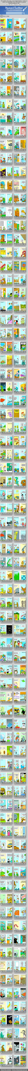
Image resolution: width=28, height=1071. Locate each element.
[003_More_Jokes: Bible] (6, 37)
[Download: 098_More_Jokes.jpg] (15, 675)
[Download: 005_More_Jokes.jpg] (1, 56)
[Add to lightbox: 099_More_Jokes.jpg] (11, 689)
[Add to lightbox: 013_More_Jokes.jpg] (11, 110)
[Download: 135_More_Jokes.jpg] (1, 931)
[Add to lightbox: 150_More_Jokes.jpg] (25, 1025)
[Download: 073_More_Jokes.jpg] (1, 513)
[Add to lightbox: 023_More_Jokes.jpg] (11, 177)
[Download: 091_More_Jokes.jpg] (1, 635)
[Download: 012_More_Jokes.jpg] (15, 96)
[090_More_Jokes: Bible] (20, 616)
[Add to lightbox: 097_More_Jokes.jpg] (11, 675)
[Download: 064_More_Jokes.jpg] (15, 446)
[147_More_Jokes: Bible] (6, 1007)
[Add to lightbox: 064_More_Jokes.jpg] (25, 446)
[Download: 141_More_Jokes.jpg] (1, 971)
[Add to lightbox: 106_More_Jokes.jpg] (25, 729)
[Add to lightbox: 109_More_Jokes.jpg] (11, 756)
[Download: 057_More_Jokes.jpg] (1, 406)
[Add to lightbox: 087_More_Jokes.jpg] (11, 608)
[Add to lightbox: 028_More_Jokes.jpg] (25, 204)
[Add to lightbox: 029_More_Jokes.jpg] (11, 217)
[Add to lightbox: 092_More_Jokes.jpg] (25, 635)
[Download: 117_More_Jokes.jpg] (1, 810)
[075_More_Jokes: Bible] (6, 522)
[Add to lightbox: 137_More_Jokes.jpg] (11, 944)
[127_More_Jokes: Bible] (6, 872)
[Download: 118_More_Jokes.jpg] (15, 810)
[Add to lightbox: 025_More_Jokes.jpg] (11, 190)
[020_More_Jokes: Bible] (20, 145)
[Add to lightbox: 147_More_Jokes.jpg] (11, 1012)
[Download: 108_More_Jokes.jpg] (15, 742)
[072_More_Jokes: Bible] (20, 495)
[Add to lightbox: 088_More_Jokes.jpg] (25, 608)
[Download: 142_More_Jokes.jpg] (15, 971)
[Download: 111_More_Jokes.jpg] (1, 769)
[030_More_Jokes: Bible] (20, 212)
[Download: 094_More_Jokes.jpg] (15, 648)
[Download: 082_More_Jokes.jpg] (15, 567)
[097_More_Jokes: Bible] (6, 670)
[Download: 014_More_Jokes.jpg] (15, 110)
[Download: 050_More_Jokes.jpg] (15, 352)
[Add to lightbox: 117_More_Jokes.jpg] (11, 810)
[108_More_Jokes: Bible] (20, 737)
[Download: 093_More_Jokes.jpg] (1, 648)
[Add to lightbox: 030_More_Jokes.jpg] (25, 217)
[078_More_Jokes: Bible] (20, 535)
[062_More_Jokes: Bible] (20, 428)
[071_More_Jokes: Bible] (6, 495)
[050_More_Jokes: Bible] (20, 347)
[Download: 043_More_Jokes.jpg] (1, 312)
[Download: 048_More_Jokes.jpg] (15, 338)
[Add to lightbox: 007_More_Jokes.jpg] (11, 69)
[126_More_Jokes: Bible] (20, 859)
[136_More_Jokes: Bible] (20, 926)
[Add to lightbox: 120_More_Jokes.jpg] (25, 823)
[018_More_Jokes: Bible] (20, 131)
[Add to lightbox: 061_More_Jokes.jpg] (11, 433)
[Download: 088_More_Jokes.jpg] (15, 608)
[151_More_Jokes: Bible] (6, 1034)
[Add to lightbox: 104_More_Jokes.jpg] (25, 715)
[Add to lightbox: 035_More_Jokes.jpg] (11, 258)
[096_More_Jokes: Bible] (20, 657)
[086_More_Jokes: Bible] (20, 589)
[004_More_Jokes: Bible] (20, 37)
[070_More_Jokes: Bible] (20, 482)
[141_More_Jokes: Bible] (6, 966)
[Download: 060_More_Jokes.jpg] (15, 419)
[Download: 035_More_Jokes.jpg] (1, 258)
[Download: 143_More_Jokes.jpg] (1, 985)
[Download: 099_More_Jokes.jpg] (1, 689)
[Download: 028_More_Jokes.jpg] (15, 204)
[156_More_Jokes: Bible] (20, 1061)
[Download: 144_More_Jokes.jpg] (15, 985)
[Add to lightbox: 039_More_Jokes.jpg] (11, 285)
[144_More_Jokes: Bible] (20, 980)
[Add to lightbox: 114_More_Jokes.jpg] (25, 783)
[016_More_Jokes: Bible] (20, 118)
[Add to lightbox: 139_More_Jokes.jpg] (11, 958)
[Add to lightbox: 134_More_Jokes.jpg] (25, 917)
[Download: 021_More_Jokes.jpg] (1, 163)
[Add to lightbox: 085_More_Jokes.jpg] (11, 594)
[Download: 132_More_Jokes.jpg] (15, 904)
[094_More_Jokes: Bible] (20, 643)
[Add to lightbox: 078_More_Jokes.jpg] (25, 540)
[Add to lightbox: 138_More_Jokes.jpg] (25, 944)
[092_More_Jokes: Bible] (20, 630)
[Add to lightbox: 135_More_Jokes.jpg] (11, 931)
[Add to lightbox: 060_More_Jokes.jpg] (25, 419)
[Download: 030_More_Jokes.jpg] (15, 217)
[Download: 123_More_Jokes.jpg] (1, 850)
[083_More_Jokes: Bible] (6, 576)
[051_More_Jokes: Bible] (6, 360)
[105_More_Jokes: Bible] (6, 724)
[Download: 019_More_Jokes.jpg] (1, 150)
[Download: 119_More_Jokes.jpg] (1, 823)
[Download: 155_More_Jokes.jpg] (1, 1066)
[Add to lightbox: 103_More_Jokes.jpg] (11, 715)
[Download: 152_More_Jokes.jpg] (15, 1039)
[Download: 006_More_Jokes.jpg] (15, 56)
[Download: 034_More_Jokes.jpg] (15, 244)
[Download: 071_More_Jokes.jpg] (1, 500)
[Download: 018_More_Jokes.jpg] (15, 136)
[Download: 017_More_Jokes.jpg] (1, 136)
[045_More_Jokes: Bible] (6, 320)
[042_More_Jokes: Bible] (20, 293)
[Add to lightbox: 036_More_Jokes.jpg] (25, 258)
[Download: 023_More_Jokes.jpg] (1, 177)
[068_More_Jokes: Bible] (20, 468)
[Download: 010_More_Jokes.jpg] (15, 83)
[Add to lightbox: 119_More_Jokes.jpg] (11, 823)
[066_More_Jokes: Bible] (20, 455)
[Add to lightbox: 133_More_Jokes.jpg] (11, 917)
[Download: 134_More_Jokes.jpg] (15, 917)
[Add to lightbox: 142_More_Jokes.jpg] (25, 971)
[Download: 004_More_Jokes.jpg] (15, 42)
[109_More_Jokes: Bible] (6, 751)
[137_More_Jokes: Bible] (6, 939)
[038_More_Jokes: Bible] (20, 266)
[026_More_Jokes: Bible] (20, 185)
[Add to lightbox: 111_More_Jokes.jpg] (11, 769)
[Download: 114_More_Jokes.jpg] (15, 783)
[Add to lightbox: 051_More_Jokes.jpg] (11, 365)
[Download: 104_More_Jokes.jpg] (15, 715)
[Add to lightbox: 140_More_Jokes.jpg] (25, 958)
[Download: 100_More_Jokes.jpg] (15, 689)
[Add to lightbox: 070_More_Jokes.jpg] (25, 487)
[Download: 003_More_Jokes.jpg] (1, 42)
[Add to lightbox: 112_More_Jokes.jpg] (25, 769)
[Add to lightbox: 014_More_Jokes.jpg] (25, 110)
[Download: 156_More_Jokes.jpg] (15, 1066)
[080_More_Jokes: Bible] (20, 549)
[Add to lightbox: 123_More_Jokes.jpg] (11, 850)
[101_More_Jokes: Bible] (6, 697)
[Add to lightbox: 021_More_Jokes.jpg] (11, 163)
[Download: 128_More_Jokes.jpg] (15, 877)
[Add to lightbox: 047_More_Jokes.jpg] (11, 338)
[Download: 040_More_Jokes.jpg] (15, 285)
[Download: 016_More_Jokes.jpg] (15, 123)
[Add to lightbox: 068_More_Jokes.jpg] (25, 473)
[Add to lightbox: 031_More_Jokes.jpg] (11, 231)
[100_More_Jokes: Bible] (20, 684)
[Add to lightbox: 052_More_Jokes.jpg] (25, 365)
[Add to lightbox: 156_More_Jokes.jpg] (25, 1066)
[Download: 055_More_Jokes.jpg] (1, 392)
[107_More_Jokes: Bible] (6, 737)
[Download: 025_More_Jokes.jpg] (1, 190)
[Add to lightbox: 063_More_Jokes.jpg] (11, 446)
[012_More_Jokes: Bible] (20, 91)
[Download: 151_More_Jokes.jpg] (1, 1039)
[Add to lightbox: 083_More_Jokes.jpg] (11, 581)
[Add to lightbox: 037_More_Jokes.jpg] (11, 271)
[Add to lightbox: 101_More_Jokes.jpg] (11, 702)
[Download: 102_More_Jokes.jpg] (15, 702)
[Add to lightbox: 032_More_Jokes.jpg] (25, 231)
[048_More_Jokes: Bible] (20, 333)
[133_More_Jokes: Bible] (6, 912)
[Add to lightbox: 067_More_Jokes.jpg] (11, 473)
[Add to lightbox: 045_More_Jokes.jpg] (11, 325)
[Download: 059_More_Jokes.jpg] (1, 419)
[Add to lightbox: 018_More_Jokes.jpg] (25, 136)
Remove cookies (18, 4)
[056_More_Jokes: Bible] (20, 387)
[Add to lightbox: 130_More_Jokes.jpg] (25, 890)
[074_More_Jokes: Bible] (20, 508)
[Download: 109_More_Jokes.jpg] (1, 756)
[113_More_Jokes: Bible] (6, 778)
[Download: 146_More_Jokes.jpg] (15, 998)
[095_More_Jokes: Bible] (6, 657)
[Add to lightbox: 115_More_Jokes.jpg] (11, 796)
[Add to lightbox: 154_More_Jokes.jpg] (25, 1052)
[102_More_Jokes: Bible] (20, 697)
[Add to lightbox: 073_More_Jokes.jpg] (11, 513)
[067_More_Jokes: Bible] (6, 468)
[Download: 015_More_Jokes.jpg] (1, 123)
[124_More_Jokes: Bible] (20, 845)
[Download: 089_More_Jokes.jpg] (1, 621)
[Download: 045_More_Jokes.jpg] (1, 325)
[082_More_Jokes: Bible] (20, 562)
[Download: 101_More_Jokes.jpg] (1, 702)
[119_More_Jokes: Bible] (6, 818)
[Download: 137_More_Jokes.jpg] (1, 944)
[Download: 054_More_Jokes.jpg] (15, 379)
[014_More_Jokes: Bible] (20, 105)
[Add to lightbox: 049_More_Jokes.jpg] (11, 352)
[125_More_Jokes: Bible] (6, 859)
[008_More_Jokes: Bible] (20, 64)
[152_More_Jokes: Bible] (20, 1034)
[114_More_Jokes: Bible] (20, 778)
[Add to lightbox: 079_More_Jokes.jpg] (11, 554)
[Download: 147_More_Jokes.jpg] (1, 1012)
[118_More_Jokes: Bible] (20, 805)
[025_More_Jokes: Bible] (6, 185)
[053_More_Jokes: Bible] (6, 374)
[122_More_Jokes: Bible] (20, 832)
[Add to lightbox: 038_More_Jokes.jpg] (25, 271)
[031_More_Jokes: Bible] (6, 226)
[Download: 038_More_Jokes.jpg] (15, 271)
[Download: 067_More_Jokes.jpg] (1, 473)
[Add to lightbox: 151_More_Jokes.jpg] (11, 1039)
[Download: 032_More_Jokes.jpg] (15, 231)
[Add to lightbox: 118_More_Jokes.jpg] (25, 810)
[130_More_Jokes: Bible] (20, 885)
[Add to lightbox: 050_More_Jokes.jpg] (25, 352)
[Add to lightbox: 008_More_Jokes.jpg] (25, 69)
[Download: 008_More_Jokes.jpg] (15, 69)
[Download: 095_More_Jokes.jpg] (1, 662)
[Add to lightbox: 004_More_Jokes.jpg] (25, 42)
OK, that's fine (9, 4)
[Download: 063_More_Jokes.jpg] (1, 446)
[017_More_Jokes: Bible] (6, 131)
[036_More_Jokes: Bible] (20, 253)
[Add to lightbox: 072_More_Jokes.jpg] (25, 500)
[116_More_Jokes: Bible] (20, 791)
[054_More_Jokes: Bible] (20, 374)
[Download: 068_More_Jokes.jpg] (15, 473)
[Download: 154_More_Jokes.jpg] (15, 1052)
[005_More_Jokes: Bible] (6, 51)
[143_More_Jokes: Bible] (6, 980)
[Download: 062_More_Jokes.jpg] (15, 433)
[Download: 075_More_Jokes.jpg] (1, 527)
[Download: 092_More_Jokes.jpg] (15, 635)
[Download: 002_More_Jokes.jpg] (15, 29)
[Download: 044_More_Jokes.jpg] (15, 312)
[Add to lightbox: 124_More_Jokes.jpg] (25, 850)
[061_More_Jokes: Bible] (6, 428)
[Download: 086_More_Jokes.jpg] (15, 594)
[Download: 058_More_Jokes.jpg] (15, 406)
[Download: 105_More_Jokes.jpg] (1, 729)
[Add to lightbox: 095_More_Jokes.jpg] (11, 662)
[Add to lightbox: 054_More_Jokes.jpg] (25, 379)
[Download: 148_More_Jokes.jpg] (15, 1012)
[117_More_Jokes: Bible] (6, 805)
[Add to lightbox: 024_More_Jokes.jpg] (25, 177)
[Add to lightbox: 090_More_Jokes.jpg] (25, 621)
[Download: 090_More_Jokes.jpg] (15, 621)
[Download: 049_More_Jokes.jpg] (1, 352)
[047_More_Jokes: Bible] (6, 333)
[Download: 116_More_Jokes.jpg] (15, 796)
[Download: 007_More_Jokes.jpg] (1, 69)
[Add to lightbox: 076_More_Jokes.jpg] (25, 527)
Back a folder (6, 16)
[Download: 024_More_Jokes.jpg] (15, 177)
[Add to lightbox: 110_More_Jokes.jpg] (25, 756)
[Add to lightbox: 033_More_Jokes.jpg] (11, 244)
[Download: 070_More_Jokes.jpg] (15, 487)
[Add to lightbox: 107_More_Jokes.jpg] (11, 742)
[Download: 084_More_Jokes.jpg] (15, 581)
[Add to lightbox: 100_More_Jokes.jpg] (25, 689)
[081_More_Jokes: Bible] (6, 562)
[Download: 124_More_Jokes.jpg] (15, 850)
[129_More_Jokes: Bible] (6, 885)
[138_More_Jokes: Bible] (20, 939)
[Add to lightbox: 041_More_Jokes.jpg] (11, 298)
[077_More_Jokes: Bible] (6, 535)
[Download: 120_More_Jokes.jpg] (15, 823)
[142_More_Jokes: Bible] (20, 966)
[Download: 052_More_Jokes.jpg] (15, 365)
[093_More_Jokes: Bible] (6, 643)
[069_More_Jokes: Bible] (6, 482)
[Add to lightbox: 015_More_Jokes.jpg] (11, 123)
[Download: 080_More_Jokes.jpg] (15, 554)
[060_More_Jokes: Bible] (20, 414)
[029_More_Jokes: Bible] (6, 212)
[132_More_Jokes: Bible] (20, 899)
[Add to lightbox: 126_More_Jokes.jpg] (25, 864)
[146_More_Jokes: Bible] (20, 993)
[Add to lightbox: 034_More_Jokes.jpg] (25, 244)
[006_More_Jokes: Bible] (20, 51)
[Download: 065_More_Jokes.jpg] (1, 460)
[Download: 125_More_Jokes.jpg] (1, 864)
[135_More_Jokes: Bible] (6, 926)
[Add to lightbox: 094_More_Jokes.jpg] (25, 648)
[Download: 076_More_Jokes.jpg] (15, 527)
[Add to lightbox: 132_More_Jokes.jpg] (25, 904)
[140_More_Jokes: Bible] (20, 953)
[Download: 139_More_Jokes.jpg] (1, 958)
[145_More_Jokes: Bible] (6, 993)
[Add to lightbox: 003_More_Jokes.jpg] (11, 42)
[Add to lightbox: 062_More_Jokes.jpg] (25, 433)
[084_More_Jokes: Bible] (20, 576)
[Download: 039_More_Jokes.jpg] (1, 285)
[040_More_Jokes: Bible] (20, 280)
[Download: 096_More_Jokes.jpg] (15, 662)
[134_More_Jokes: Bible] (20, 912)
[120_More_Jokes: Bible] (20, 818)
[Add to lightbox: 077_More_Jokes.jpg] (11, 540)
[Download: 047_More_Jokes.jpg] (1, 338)
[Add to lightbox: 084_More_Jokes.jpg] (25, 581)
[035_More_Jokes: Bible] (6, 253)
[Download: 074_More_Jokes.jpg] (15, 513)
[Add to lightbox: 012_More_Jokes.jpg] (25, 96)
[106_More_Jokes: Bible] (20, 724)
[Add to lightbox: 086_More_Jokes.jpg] (25, 594)
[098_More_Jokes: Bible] (20, 670)
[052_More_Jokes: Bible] (20, 360)
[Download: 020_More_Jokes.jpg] (15, 150)
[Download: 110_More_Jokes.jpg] (15, 756)
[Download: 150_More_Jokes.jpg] (15, 1025)
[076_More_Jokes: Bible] (20, 522)
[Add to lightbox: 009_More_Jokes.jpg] (11, 83)
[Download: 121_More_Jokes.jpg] (1, 837)
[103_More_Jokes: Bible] (6, 710)
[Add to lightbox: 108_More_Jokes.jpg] (25, 742)
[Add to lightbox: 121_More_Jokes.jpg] (11, 837)
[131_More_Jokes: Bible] (6, 899)
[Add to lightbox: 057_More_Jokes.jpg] (11, 406)
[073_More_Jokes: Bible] (6, 508)
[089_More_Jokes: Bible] (6, 616)
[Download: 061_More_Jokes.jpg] (1, 433)
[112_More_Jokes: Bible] (20, 764)
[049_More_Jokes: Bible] (6, 347)
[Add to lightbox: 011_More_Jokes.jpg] (11, 96)
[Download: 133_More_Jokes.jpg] (1, 917)
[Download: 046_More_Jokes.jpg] (15, 325)
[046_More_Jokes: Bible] (20, 320)
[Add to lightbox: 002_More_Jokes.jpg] (25, 29)
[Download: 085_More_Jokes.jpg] (1, 594)
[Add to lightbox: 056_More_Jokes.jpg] (25, 392)
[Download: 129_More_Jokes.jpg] (1, 890)
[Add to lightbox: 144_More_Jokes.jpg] (25, 985)
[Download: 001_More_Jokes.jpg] (1, 29)
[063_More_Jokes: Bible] (6, 441)
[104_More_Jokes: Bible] (20, 710)
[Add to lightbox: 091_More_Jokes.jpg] (11, 635)
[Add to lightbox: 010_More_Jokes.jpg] (25, 83)
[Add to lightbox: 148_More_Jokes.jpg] (25, 1012)
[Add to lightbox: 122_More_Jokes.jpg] (25, 837)
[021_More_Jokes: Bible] (6, 158)
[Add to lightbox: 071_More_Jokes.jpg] (11, 500)
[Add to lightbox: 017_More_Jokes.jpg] (11, 136)
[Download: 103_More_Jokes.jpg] (1, 715)
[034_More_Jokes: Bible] (20, 239)
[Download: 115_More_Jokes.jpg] (1, 796)
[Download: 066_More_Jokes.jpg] (15, 460)
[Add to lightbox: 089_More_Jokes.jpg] (11, 621)
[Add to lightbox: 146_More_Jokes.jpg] (25, 998)
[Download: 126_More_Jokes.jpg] (15, 864)
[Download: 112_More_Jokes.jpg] (15, 769)
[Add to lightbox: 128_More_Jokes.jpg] (25, 877)
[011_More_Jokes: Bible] (6, 91)
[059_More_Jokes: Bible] (6, 414)
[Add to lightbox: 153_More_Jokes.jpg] (11, 1052)
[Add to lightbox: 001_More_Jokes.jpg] (11, 29)
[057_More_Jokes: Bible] (6, 401)
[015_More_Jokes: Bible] (6, 118)
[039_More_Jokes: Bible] (6, 280)
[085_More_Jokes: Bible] (6, 589)
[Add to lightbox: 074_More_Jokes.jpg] (25, 513)
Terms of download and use (19, 1070)
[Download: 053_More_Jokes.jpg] (1, 379)
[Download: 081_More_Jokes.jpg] (1, 567)
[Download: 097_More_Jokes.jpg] (1, 675)
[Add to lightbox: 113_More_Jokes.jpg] (11, 783)
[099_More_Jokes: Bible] (6, 684)
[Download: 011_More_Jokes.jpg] (1, 96)
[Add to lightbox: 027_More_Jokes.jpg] (11, 204)
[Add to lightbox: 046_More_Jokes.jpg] (25, 325)
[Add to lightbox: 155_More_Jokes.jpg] (11, 1066)
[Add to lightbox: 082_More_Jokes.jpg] (25, 567)
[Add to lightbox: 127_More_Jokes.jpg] (11, 877)
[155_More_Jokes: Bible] (6, 1061)
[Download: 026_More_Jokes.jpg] (15, 190)
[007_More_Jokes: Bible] (6, 64)
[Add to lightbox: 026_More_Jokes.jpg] (25, 190)
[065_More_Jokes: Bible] (6, 455)
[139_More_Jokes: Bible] (6, 953)
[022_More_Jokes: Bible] (20, 158)
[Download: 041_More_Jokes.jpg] (1, 298)
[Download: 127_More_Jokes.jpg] (1, 877)
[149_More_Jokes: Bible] (6, 1020)
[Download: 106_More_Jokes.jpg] (15, 729)
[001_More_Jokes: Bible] (6, 24)
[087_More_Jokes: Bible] (6, 603)
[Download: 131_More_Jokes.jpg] (1, 904)
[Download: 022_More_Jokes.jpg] (15, 163)
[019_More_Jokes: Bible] (6, 145)
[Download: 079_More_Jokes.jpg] (1, 554)
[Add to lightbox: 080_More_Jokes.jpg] (25, 554)
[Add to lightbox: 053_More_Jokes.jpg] (11, 379)
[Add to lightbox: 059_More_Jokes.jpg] (11, 419)
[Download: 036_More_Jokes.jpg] (15, 258)
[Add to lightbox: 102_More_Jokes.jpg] (25, 702)
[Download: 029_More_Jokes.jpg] (1, 217)
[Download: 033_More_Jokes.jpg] (1, 244)
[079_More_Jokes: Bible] (6, 549)
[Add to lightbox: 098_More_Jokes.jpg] (25, 675)
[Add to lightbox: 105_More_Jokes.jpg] (11, 729)
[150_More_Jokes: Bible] (20, 1020)
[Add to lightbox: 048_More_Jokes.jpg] (25, 338)
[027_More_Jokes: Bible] (6, 199)
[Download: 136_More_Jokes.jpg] (15, 931)
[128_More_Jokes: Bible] (20, 872)
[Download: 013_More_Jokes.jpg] (1, 110)
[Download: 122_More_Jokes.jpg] (15, 837)
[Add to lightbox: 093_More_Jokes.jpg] (11, 648)
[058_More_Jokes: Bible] (20, 401)
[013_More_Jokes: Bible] (6, 105)
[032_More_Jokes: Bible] (20, 226)
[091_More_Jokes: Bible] (6, 630)
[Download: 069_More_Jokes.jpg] (1, 487)
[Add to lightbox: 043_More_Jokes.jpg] (11, 312)
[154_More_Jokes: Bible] (20, 1047)
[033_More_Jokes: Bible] (6, 239)
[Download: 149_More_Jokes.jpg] (1, 1025)
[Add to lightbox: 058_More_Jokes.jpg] (25, 406)
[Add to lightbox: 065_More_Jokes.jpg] (11, 460)
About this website (6, 1070)
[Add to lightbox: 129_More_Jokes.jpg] (11, 890)
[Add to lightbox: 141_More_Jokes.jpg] (11, 971)
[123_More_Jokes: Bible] (6, 845)
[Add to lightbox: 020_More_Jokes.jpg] (25, 150)
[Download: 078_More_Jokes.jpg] (15, 540)
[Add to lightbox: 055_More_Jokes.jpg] (11, 392)
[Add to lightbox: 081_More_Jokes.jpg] (11, 567)
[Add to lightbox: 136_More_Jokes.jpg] (25, 931)
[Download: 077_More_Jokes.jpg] (1, 540)
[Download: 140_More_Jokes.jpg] (15, 958)
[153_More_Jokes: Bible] (6, 1047)
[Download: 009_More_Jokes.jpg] (1, 83)
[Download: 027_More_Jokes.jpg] (1, 204)
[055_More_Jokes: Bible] (6, 387)
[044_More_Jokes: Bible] (20, 307)
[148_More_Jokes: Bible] (20, 1007)
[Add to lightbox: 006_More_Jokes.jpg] (25, 56)
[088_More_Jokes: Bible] (20, 603)
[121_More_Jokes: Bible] (6, 832)
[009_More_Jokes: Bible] (6, 78)
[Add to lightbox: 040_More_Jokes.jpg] (25, 285)
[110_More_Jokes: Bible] (20, 751)
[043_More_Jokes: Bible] (6, 307)
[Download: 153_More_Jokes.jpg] (1, 1052)
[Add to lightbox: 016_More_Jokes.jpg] (25, 123)
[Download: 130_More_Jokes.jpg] (15, 890)
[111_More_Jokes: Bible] (6, 764)
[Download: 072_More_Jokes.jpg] (15, 500)
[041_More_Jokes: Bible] (6, 293)
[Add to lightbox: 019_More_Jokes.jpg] (11, 150)
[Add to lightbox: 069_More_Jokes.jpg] (11, 487)
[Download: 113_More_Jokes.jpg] (1, 783)
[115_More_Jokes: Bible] (6, 791)
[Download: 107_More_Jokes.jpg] (1, 742)
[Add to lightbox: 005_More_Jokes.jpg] (11, 56)
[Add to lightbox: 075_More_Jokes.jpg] (11, 527)
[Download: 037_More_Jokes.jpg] (1, 271)
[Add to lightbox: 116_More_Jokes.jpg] (25, 796)
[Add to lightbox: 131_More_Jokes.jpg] (11, 904)
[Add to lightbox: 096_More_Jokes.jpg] (25, 662)
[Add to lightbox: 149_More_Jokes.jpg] (11, 1025)
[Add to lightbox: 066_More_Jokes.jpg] (25, 460)
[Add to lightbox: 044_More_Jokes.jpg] (25, 312)
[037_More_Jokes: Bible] (6, 266)
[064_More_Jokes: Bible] (20, 441)
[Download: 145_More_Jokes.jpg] (1, 998)
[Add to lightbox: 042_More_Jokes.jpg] (25, 298)
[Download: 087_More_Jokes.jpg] (1, 608)
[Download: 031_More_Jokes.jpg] (1, 231)
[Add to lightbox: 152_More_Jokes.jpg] (25, 1039)
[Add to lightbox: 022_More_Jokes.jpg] (25, 163)
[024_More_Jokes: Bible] (20, 172)
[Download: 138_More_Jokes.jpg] (15, 944)
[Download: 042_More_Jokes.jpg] (15, 298)
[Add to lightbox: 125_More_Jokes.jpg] (11, 864)
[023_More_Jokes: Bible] (6, 172)
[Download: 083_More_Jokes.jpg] (1, 581)
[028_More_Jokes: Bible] (20, 199)
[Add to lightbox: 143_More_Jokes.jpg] (11, 985)
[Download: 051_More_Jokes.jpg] (1, 365)
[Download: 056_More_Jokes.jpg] (15, 392)
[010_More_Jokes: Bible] (20, 78)
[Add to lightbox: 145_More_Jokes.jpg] (11, 998)
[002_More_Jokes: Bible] (20, 24)
